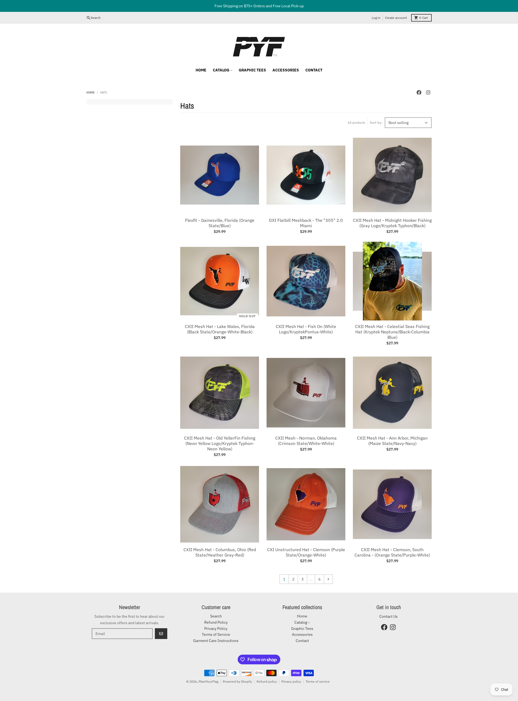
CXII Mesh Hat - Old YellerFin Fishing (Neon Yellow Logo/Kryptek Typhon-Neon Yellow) (219, 443)
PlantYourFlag (208, 681)
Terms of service (318, 681)
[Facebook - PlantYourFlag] (418, 92)
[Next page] (328, 579)
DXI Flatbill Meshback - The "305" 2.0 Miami (306, 222)
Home (90, 92)
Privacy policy (291, 681)
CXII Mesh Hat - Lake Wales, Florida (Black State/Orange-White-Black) (220, 329)
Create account (396, 18)
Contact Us (388, 616)
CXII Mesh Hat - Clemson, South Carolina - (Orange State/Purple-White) (392, 552)
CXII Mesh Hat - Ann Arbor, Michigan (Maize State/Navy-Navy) (392, 440)
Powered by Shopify (237, 681)
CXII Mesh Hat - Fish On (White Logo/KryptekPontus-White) (306, 329)
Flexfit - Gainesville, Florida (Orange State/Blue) (219, 222)
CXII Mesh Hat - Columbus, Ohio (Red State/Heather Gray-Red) (219, 552)
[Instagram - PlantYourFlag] (428, 92)
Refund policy (267, 681)
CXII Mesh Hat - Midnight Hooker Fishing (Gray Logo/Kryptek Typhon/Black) (392, 222)
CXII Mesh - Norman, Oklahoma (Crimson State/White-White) (306, 440)
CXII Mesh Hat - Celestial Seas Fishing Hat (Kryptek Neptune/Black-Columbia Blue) (392, 332)
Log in (376, 18)
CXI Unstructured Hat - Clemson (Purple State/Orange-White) (306, 552)
